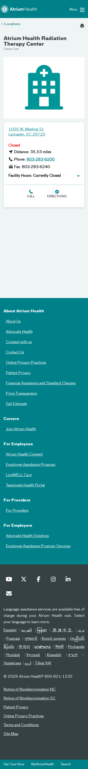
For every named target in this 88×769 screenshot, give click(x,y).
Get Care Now (14, 764)
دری (81, 630)
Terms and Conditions (21, 725)
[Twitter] (25, 580)
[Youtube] (10, 580)
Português (76, 647)
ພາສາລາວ (42, 647)
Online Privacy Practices (26, 363)
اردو (28, 663)
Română (13, 655)
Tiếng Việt (43, 663)
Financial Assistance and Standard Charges (41, 383)
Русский (33, 655)
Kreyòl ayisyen (54, 639)
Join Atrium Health (21, 429)
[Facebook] (39, 580)
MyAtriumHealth (42, 764)
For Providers (17, 511)
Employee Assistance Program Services (38, 546)
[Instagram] (54, 580)
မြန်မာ (42, 630)
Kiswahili (54, 655)
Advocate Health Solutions (27, 536)
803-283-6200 (41, 160)
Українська (12, 663)
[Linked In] (69, 580)
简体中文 (62, 630)
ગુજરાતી (30, 639)
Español (10, 630)
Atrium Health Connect (24, 454)
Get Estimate (16, 404)
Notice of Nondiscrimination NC (30, 690)
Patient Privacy (18, 373)
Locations (12, 24)
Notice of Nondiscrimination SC (29, 698)
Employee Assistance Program (30, 465)
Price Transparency (21, 394)
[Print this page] (82, 24)
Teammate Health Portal (25, 485)
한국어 (24, 647)
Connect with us (19, 342)
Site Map (11, 734)
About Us (13, 322)
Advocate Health (19, 332)
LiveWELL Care (19, 475)
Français (13, 639)
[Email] (10, 594)
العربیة (26, 630)
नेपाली (59, 647)
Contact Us (15, 352)
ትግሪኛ (73, 655)
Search (66, 764)
